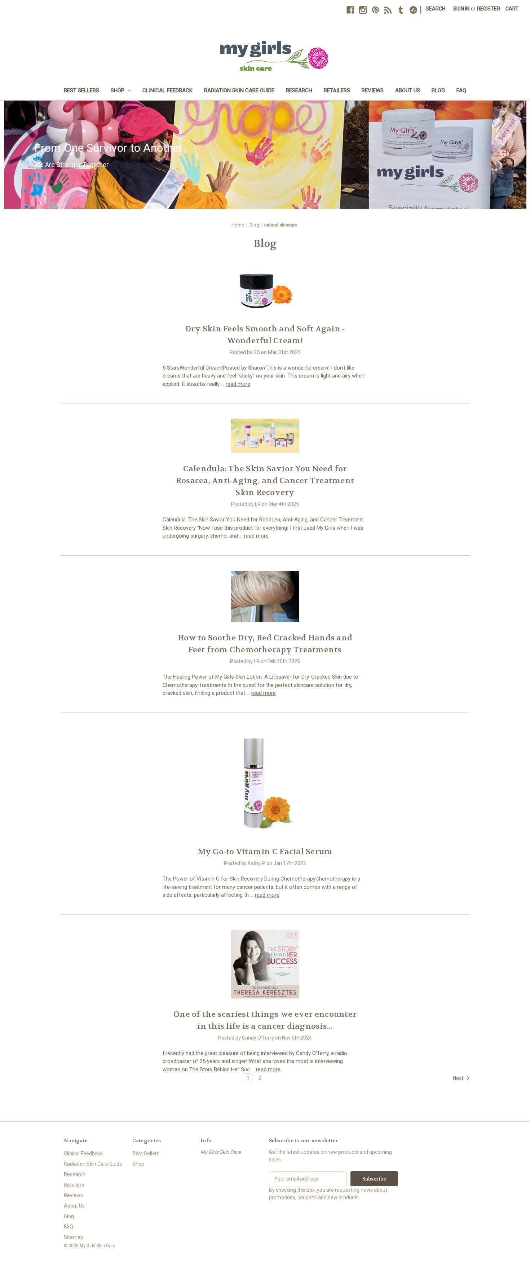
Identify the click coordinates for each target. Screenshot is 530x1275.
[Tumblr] (401, 10)
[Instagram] (363, 10)
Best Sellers (81, 90)
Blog (438, 90)
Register (488, 9)
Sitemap (73, 1237)
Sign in (461, 9)
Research (299, 90)
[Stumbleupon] (413, 10)
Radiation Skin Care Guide (239, 90)
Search (435, 9)
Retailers (337, 90)
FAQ (461, 90)
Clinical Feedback (167, 90)
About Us (407, 90)
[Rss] (388, 10)
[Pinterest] (375, 10)
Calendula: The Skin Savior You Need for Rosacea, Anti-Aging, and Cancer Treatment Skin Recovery (265, 481)
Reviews (373, 90)
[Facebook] (350, 10)
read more (238, 384)
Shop (117, 90)
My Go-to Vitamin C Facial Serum (265, 852)
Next (458, 1078)
